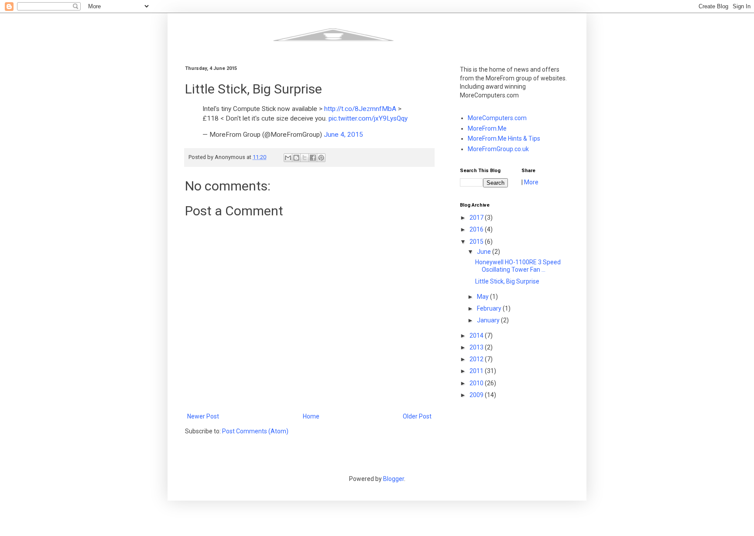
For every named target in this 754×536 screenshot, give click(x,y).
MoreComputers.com (497, 117)
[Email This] (288, 157)
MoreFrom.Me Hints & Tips (504, 138)
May (483, 296)
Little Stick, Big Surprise (507, 281)
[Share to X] (304, 157)
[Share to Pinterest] (321, 157)
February (490, 308)
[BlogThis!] (296, 157)
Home (311, 416)
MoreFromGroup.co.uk (498, 148)
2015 (477, 241)
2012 (477, 359)
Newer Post (203, 416)
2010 (477, 383)
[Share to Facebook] (312, 157)
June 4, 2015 (343, 134)
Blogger (393, 478)
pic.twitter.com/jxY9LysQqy (368, 118)
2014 (477, 335)
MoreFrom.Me (487, 128)
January (489, 320)
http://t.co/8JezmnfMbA (360, 109)
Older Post (417, 416)
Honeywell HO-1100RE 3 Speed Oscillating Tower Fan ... (518, 266)
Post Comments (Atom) (255, 431)
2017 (477, 217)
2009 (477, 394)
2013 (477, 347)
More (531, 182)
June (484, 251)
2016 (477, 229)
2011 (477, 370)
